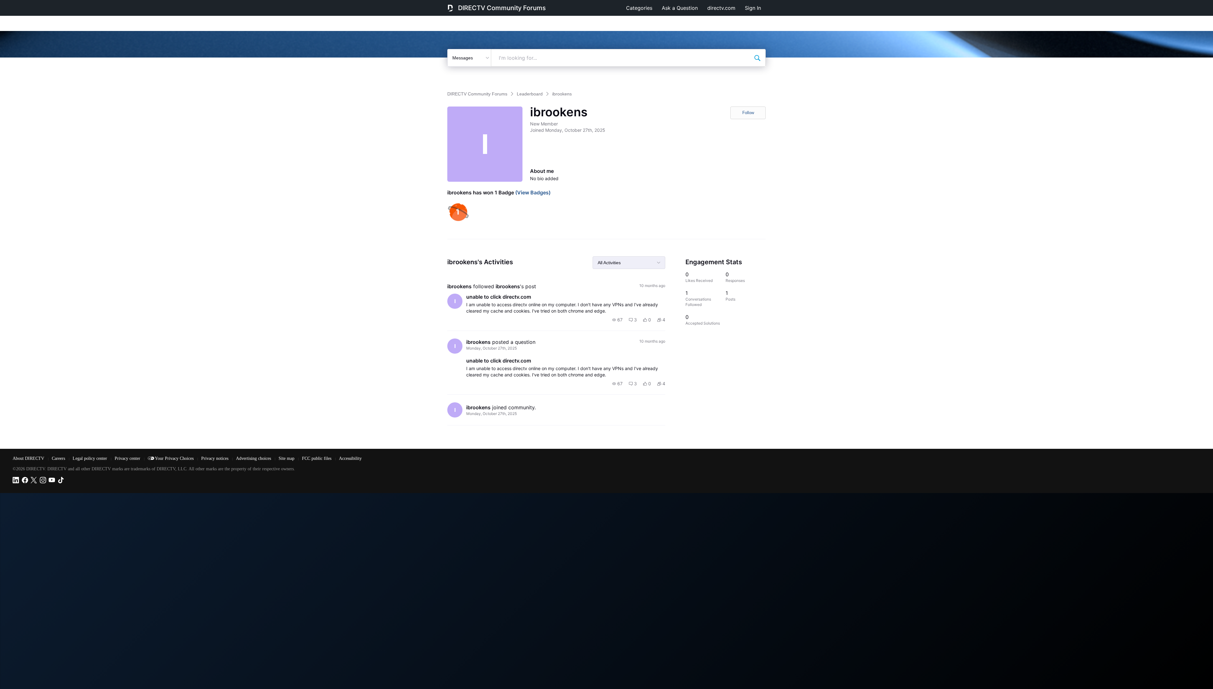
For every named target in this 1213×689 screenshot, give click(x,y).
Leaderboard (530, 93)
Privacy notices (215, 458)
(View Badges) (532, 192)
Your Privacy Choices (175, 458)
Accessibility (350, 458)
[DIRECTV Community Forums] (450, 8)
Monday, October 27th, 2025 (491, 348)
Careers (59, 458)
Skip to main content (26, 4)
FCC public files (317, 458)
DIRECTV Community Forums (502, 8)
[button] (617, 320)
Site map (287, 458)
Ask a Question (680, 8)
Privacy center (128, 458)
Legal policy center (90, 458)
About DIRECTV (29, 458)
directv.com (721, 8)
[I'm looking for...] (757, 57)
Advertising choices (254, 458)
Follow (748, 112)
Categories (639, 8)
